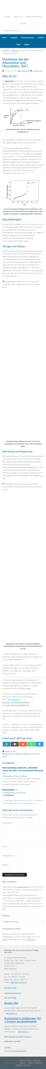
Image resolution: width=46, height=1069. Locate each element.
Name (5, 846)
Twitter (5, 939)
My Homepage (8, 789)
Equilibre (22, 1063)
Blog (14, 751)
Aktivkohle (26, 754)
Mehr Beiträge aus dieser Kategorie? (18, 1036)
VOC (38, 754)
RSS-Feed (31, 939)
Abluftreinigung (9, 754)
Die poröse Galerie (19, 1051)
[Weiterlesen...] (11, 1013)
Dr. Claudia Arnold (21, 887)
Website (5, 865)
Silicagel (33, 754)
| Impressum (35, 1060)
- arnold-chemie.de (24, 1060)
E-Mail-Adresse (8, 855)
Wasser (4, 756)
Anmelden (27, 1065)
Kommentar (7, 823)
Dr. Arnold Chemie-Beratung (23, 6)
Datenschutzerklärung (12, 993)
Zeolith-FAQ (11, 1003)
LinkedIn (7, 1047)
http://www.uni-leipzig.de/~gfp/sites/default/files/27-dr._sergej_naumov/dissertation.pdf (16, 702)
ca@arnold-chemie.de (18, 982)
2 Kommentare (38, 71)
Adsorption (8, 751)
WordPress (19, 1065)
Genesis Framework (35, 1063)
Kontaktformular (10, 988)
